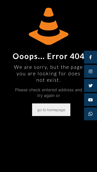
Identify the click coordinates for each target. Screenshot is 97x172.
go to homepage (51, 110)
